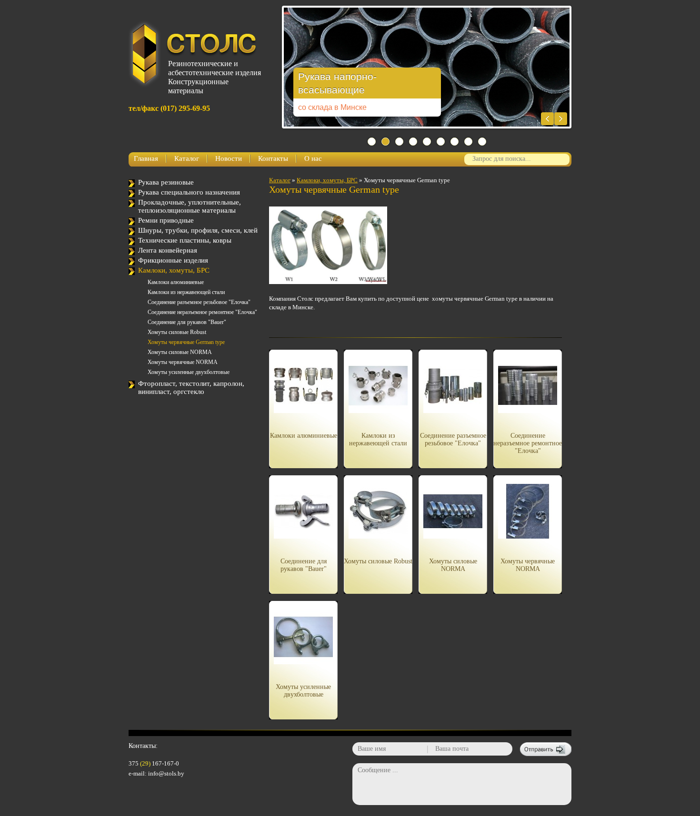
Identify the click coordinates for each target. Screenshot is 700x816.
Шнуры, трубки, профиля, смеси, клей (198, 230)
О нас (313, 158)
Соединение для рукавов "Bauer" (187, 322)
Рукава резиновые (166, 182)
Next (560, 118)
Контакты (273, 158)
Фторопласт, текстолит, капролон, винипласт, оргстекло (191, 387)
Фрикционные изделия (173, 260)
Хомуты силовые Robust (177, 332)
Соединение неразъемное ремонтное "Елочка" (202, 312)
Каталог (186, 158)
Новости (228, 158)
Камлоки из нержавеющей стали (186, 292)
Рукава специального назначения (189, 192)
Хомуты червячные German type (186, 342)
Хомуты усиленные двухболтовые (189, 372)
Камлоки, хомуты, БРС (174, 270)
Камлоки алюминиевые (176, 282)
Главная (146, 158)
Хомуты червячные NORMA (183, 362)
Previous (547, 118)
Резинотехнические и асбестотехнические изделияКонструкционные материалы (212, 73)
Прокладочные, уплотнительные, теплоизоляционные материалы (189, 206)
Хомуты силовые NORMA (180, 352)
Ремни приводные (166, 220)
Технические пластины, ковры (184, 240)
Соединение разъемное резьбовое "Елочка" (199, 302)
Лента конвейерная (167, 250)
